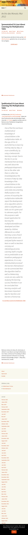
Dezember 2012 (5, 474)
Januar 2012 (4, 499)
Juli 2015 (4, 443)
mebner (19, 33)
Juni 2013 (4, 465)
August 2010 (4, 520)
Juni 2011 (4, 511)
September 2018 (5, 409)
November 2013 (5, 457)
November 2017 (5, 411)
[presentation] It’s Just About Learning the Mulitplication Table (13, 26)
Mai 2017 (4, 416)
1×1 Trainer (10, 120)
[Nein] (26, 529)
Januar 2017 (4, 419)
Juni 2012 (4, 487)
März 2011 (4, 513)
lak (7, 33)
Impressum (4, 373)
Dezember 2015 (5, 438)
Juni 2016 (4, 428)
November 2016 (5, 421)
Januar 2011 (4, 516)
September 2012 (5, 479)
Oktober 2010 (5, 518)
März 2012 (4, 494)
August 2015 (4, 441)
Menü (3, 8)
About (3, 371)
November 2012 (5, 477)
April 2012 (4, 491)
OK (14, 531)
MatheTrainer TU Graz (8, 386)
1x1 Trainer (13, 31)
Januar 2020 (4, 402)
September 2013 (5, 460)
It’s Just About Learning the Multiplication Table (14, 300)
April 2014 (4, 455)
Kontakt (3, 376)
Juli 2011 (4, 508)
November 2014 (5, 445)
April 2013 (4, 467)
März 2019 (4, 404)
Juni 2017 (4, 414)
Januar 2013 (4, 472)
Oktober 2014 (5, 448)
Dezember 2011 (5, 501)
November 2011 (5, 503)
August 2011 (4, 506)
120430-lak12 (14, 44)
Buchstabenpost (7, 388)
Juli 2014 (4, 450)
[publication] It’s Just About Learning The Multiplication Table (13, 105)
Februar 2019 (5, 407)
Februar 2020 (5, 399)
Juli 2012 (4, 484)
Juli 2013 (4, 462)
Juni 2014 (4, 453)
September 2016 (5, 426)
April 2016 (4, 431)
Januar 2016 (4, 436)
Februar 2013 (5, 470)
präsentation (12, 33)
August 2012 (4, 482)
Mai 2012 (4, 489)
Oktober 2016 (5, 424)
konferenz (4, 33)
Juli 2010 (4, 523)
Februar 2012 (5, 496)
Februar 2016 (5, 433)
